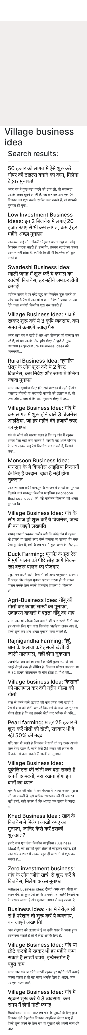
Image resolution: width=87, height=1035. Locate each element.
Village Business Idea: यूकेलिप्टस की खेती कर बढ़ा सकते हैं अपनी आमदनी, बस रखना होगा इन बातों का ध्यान (41, 773)
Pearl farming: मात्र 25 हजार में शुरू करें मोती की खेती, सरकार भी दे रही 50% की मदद (42, 729)
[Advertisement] (43, 80)
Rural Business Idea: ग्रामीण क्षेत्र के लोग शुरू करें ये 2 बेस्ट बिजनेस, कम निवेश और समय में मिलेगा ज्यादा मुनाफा (43, 370)
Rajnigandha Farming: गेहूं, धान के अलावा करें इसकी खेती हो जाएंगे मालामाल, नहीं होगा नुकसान (39, 647)
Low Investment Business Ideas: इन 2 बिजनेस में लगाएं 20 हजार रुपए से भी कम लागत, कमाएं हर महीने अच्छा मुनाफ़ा (42, 224)
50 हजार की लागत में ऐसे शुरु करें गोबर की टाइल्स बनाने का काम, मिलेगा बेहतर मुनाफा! (43, 175)
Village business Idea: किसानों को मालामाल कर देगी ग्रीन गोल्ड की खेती (43, 688)
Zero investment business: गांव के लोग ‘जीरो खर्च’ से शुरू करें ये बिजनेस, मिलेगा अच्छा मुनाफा (41, 875)
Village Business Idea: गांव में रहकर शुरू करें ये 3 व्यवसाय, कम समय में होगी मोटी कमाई (41, 998)
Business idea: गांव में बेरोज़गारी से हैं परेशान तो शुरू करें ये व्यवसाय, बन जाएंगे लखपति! (41, 915)
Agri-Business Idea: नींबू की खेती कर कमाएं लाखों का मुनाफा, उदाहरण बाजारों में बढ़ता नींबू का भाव (41, 606)
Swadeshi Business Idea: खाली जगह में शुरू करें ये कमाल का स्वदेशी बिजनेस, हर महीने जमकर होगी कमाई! (43, 277)
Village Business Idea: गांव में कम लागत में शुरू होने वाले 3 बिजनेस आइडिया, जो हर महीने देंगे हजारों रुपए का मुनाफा (42, 417)
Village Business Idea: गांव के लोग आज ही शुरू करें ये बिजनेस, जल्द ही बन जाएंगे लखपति (43, 519)
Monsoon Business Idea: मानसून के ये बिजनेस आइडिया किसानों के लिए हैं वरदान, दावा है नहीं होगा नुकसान (43, 470)
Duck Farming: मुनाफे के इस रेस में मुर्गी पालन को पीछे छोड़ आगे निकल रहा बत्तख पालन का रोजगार (42, 560)
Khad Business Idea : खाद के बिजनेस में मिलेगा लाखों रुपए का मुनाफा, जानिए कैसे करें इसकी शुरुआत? (41, 825)
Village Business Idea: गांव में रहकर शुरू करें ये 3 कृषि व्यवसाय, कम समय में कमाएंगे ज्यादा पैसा (43, 321)
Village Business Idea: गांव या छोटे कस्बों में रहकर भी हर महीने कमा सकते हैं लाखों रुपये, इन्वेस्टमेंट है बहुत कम (42, 954)
